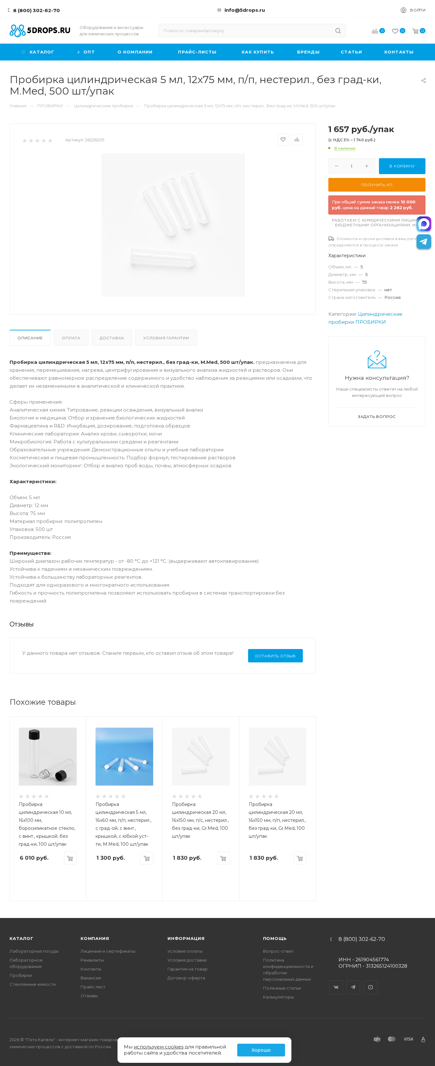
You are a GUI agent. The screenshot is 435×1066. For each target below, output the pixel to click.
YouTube (370, 981)
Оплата (71, 337)
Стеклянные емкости (33, 984)
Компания (95, 938)
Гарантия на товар (188, 968)
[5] (50, 140)
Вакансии (91, 977)
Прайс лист (93, 986)
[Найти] (338, 30)
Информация (186, 938)
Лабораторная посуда (34, 951)
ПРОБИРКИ (370, 322)
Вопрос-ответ (278, 951)
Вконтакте (336, 981)
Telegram (353, 981)
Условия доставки (187, 960)
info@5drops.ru (245, 10)
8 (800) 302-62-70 (36, 10)
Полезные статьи (282, 988)
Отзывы (89, 995)
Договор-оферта (186, 977)
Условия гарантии (166, 337)
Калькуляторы (278, 996)
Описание (30, 337)
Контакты (91, 968)
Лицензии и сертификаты (108, 951)
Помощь (275, 938)
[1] (24, 140)
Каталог (21, 938)
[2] (30, 140)
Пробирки (21, 975)
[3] (37, 140)
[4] (43, 140)
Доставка (112, 337)
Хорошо (261, 1050)
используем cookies (158, 1047)
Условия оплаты (185, 951)
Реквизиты (92, 960)
